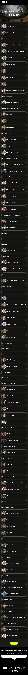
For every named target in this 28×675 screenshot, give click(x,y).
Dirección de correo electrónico (14, 653)
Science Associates (9, 11)
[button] (24, 2)
